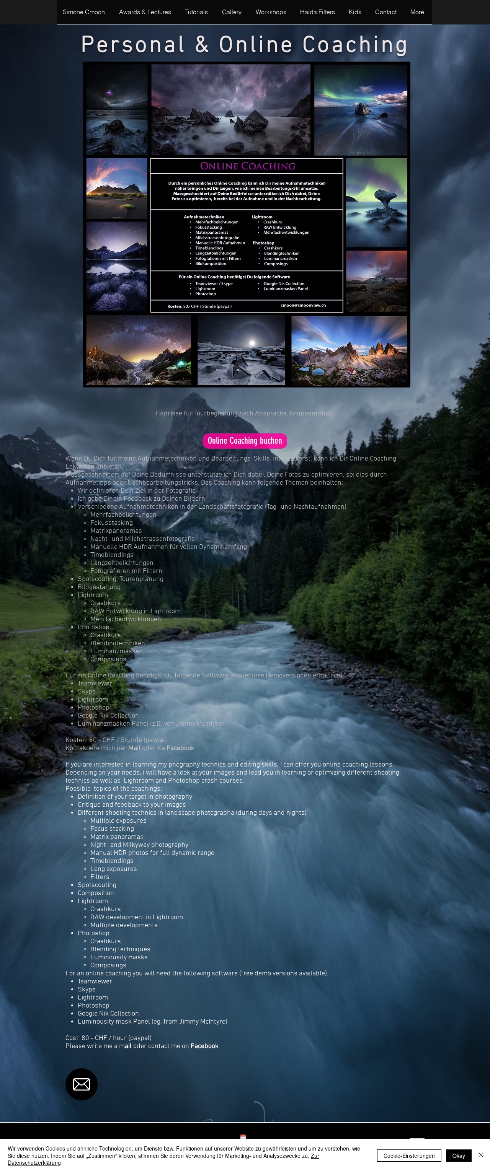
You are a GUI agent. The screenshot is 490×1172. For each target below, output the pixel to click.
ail (128, 1046)
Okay (458, 1155)
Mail (134, 748)
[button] (198, 14)
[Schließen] (480, 1155)
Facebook (180, 748)
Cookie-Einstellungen (409, 1155)
